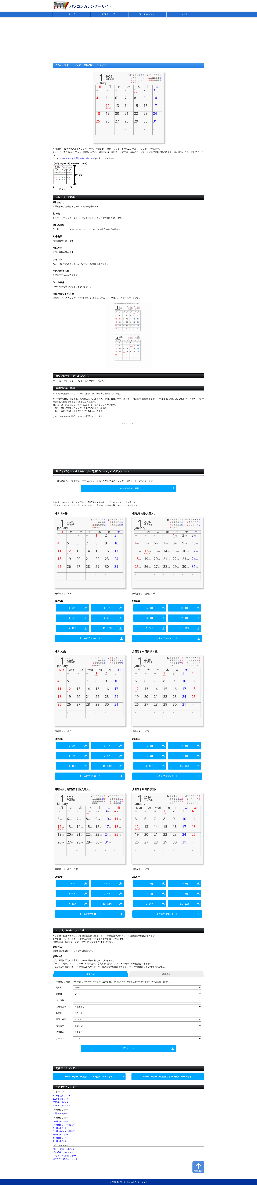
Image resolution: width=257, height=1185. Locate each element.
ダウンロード (128, 1048)
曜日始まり (61, 1006)
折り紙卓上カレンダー (63, 1152)
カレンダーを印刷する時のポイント (77, 158)
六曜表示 (60, 1026)
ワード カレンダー (147, 14)
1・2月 (72, 608)
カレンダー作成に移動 (128, 488)
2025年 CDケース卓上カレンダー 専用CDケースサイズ (89, 1076)
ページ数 (60, 1000)
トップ (72, 14)
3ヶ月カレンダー (60, 1134)
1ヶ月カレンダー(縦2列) (64, 1125)
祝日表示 (60, 1032)
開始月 (59, 994)
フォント (60, 1038)
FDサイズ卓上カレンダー (64, 1155)
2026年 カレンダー (61, 1099)
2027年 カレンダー (61, 1102)
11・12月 (107, 628)
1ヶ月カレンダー (60, 1121)
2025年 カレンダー (61, 1095)
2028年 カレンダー (61, 1105)
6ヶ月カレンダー (60, 1141)
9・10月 (72, 628)
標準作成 (166, 974)
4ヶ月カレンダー (60, 1138)
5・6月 (72, 618)
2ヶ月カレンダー (60, 1128)
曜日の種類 (61, 1019)
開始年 (59, 987)
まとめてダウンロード (89, 638)
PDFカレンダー (109, 14)
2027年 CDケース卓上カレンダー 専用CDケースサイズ (168, 1076)
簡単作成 (90, 974)
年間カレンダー (60, 1113)
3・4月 (107, 608)
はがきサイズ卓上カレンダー (66, 1159)
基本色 (59, 1013)
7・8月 (107, 618)
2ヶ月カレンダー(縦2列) (64, 1131)
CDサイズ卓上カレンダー (64, 1149)
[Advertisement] (142, 40)
